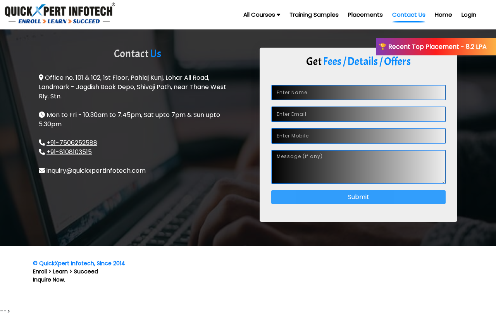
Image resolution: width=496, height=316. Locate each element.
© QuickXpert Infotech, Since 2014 (79, 263)
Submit (358, 196)
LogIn (469, 14)
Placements (365, 14)
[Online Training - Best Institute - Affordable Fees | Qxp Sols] (50, 14)
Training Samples (314, 14)
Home (443, 14)
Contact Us (408, 14)
